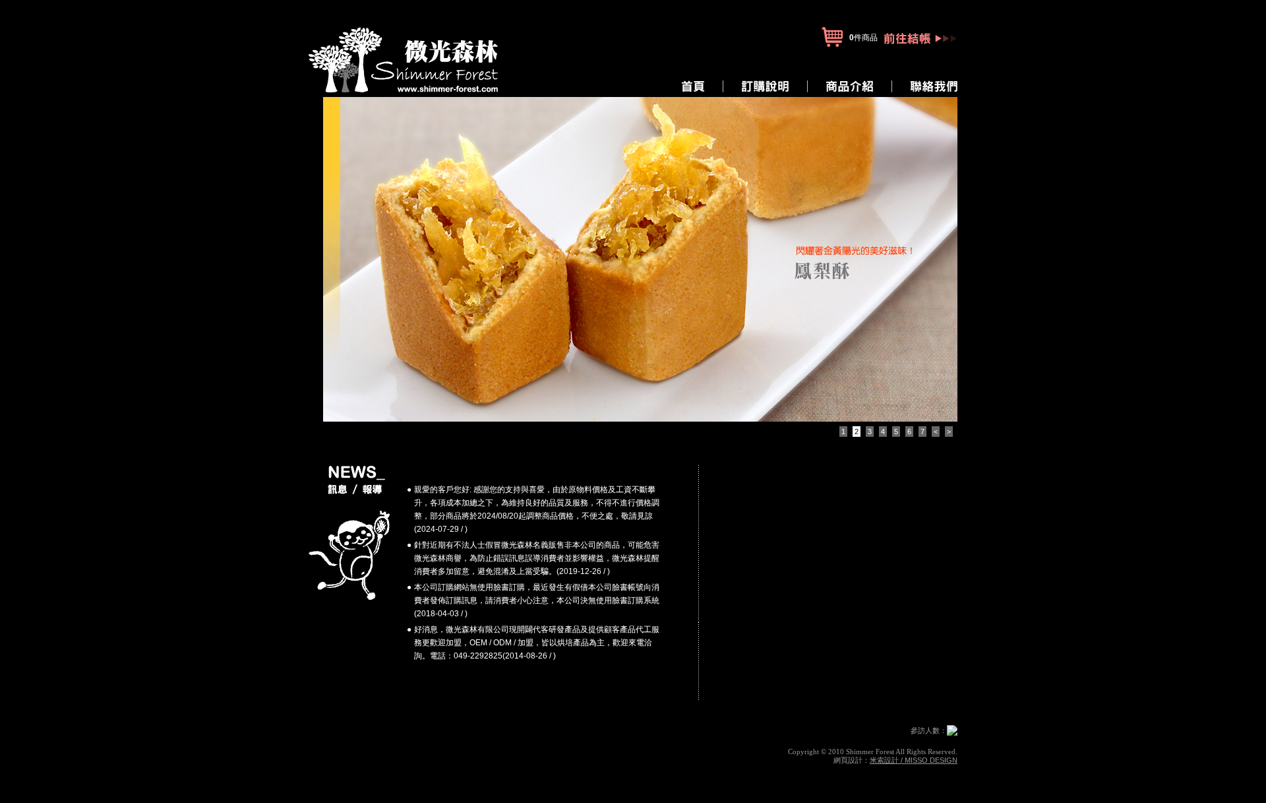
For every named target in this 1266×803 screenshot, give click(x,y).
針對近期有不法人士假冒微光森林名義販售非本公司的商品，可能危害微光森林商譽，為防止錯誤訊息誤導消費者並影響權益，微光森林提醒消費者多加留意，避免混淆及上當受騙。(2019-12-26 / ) (536, 558)
